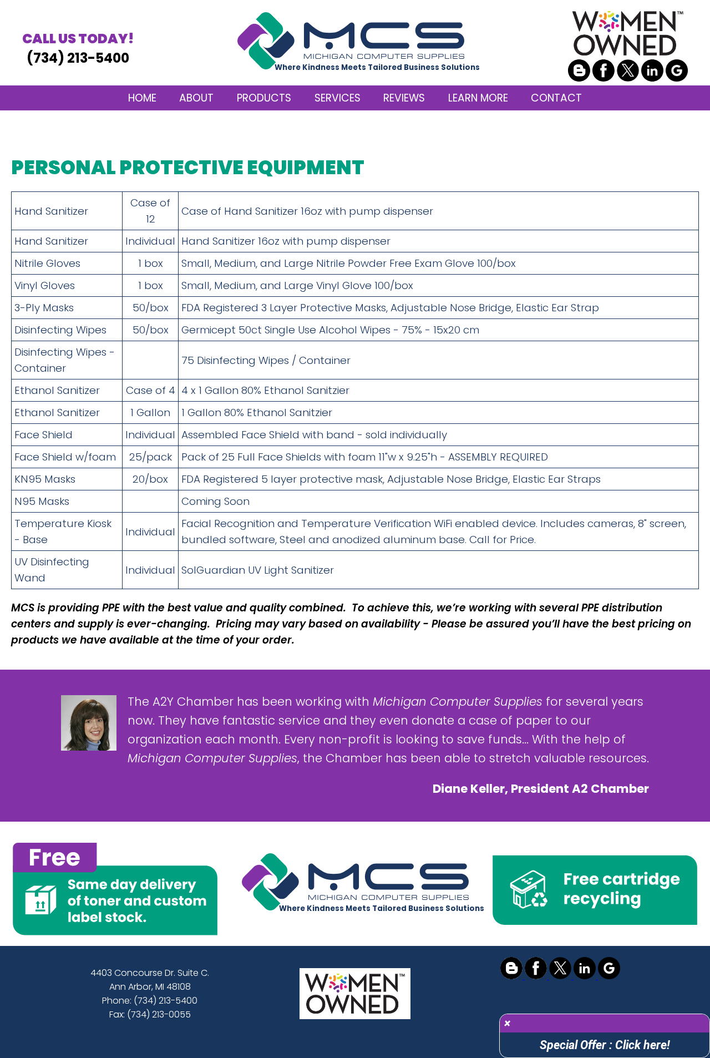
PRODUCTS (264, 97)
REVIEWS (404, 97)
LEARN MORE (478, 97)
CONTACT (556, 97)
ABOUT (196, 97)
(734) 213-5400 (78, 48)
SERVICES (338, 97)
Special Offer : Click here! (605, 1045)
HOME (142, 97)
